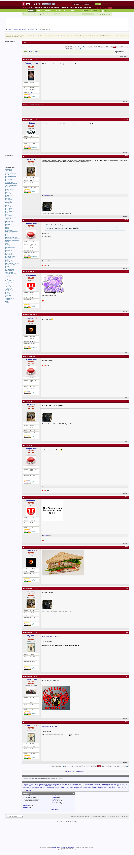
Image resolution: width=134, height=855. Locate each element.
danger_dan (46, 195)
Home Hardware (9, 209)
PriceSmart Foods (10, 256)
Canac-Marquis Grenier (11, 180)
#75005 (126, 271)
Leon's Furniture (9, 223)
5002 (118, 46)
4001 (88, 46)
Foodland (7, 196)
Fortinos (7, 198)
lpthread (69, 786)
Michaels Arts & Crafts (11, 237)
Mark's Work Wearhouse (11, 231)
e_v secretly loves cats (78, 784)
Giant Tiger (8, 201)
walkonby (31, 159)
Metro (6, 236)
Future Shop (8, 199)
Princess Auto (9, 257)
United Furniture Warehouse (9, 294)
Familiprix (7, 191)
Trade (108, 11)
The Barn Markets (10, 282)
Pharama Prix (9, 251)
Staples (7, 278)
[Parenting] (105, 8)
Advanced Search (104, 14)
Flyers (51, 7)
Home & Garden (87, 7)
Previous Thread (71, 771)
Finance (69, 7)
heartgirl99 (31, 318)
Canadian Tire (9, 182)
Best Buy (7, 175)
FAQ (24, 14)
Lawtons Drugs (9, 221)
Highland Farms (9, 207)
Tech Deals (38, 7)
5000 (111, 46)
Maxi (6, 234)
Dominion (7, 186)
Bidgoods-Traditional (10, 176)
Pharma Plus (8, 253)
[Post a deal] (110, 8)
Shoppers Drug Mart (10, 273)
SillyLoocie (31, 636)
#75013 (126, 632)
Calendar (29, 14)
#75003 (126, 155)
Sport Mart (8, 276)
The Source (8, 286)
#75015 (126, 721)
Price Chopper (9, 254)
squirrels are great (37, 787)
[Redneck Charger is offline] (31, 76)
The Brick (7, 285)
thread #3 (51, 787)
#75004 (126, 219)
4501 (91, 46)
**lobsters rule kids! (28, 784)
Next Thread (80, 771)
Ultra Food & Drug (10, 291)
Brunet (7, 178)
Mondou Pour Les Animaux (12, 238)
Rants (80, 7)
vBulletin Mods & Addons (69, 847)
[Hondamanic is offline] (31, 286)
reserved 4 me (123, 786)
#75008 (126, 401)
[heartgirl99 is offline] (31, 330)
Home (28, 7)
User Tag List (25, 42)
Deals (32, 7)
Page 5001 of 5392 (71, 46)
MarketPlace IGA (9, 233)
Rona (6, 267)
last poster (63, 786)
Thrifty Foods (8, 288)
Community (37, 14)
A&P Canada (8, 170)
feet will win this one (90, 784)
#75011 (126, 546)
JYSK (6, 220)
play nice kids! (115, 786)
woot (110, 787)
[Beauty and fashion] (100, 8)
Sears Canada (9, 272)
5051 (67, 48)
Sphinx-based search (72, 849)
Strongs (7, 279)
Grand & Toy (8, 202)
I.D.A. (6, 212)
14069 (122, 52)
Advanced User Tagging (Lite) (58, 847)
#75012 (126, 588)
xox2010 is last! (116, 787)
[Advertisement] (56, 112)
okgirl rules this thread (104, 786)
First (80, 47)
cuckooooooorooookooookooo (63, 784)
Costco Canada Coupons (12, 185)
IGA (6, 214)
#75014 (126, 676)
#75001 (126, 59)
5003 (122, 46)
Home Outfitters (9, 211)
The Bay (7, 283)
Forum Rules (54, 809)
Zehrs (6, 301)
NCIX (6, 243)
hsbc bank (116, 784)
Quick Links (57, 14)
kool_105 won (51, 786)
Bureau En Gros (9, 179)
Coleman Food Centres (11, 183)
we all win (57, 787)
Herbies (7, 205)
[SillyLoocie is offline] (31, 648)
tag (48, 787)
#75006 (126, 314)
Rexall (7, 266)
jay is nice (122, 784)
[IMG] (53, 799)
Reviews (75, 7)
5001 (114, 46)
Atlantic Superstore (10, 173)
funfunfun (103, 784)
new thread (85, 786)
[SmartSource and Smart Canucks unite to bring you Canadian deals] (12, 159)
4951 (99, 46)
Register (109, 4)
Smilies (54, 797)
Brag (86, 11)
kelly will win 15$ (42, 786)
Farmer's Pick (9, 194)
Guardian (7, 204)
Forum (31, 11)
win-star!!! (94, 787)
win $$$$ (72, 787)
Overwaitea (8, 246)
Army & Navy (8, 172)
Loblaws (7, 224)
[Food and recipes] (103, 8)
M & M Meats (9, 230)
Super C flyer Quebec (11, 281)
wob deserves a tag (103, 787)
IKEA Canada (8, 215)
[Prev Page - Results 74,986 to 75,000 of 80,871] (83, 47)
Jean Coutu (8, 218)
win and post (78, 787)
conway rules (51, 784)
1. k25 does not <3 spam (40, 784)
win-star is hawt (87, 787)
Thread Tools (123, 56)
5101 (71, 48)
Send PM (125, 101)
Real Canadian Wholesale (12, 265)
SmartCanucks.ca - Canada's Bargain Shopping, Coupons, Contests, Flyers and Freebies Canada (98, 816)
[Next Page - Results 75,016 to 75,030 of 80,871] (76, 49)
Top (72, 11)
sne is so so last (27, 787)
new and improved (76, 786)
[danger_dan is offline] (31, 235)
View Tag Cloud (27, 790)
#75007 (126, 356)
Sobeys (7, 275)
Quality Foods (9, 260)
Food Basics (8, 195)
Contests (63, 7)
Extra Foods (8, 188)
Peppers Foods (9, 250)
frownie (98, 784)
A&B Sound (8, 169)
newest (90, 786)
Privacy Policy (123, 816)
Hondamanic (31, 275)
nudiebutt (95, 786)
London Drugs (9, 225)
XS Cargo (7, 299)
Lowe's (7, 228)
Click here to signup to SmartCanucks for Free (33, 104)
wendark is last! (65, 787)
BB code (54, 795)
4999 (107, 46)
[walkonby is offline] (31, 171)
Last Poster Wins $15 (34, 51)
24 (31, 187)
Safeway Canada (9, 269)
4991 (103, 46)
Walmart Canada (9, 298)
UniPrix (7, 292)
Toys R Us (8, 289)
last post (57, 786)
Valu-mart (7, 296)
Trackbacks (55, 804)
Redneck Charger (32, 63)
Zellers (7, 302)
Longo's (7, 227)
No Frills (7, 244)
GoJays (32, 123)
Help (103, 4)
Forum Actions (47, 14)
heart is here (109, 784)
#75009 (126, 445)
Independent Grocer (10, 217)
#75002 (126, 119)
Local (96, 11)
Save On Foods (9, 270)
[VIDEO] (54, 800)
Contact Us (73, 816)
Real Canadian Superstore (12, 263)
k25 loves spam (33, 786)
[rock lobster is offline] (31, 691)
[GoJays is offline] (31, 132)
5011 (126, 46)
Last (79, 49)
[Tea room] (97, 8)
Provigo (7, 259)
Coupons (45, 7)
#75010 (126, 496)
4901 (95, 46)
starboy (44, 787)
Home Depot (8, 208)
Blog (25, 11)
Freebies (57, 7)
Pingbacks (26, 805)
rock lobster (32, 680)
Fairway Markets (9, 189)
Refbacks (25, 807)
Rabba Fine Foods (10, 262)
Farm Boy (8, 192)
